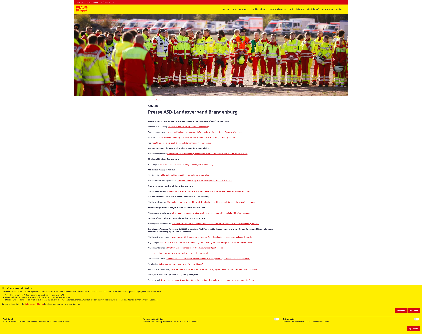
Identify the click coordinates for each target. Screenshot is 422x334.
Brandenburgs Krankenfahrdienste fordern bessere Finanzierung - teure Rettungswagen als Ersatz (208, 191)
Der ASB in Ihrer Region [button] (331, 9)
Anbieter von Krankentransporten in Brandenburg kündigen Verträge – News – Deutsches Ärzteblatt (208, 258)
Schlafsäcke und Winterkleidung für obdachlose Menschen (184, 175)
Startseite (79, 2)
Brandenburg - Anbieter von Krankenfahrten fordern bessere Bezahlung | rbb (184, 253)
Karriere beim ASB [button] (296, 9)
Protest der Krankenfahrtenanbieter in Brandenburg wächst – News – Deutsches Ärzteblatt (204, 132)
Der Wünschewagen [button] (277, 9)
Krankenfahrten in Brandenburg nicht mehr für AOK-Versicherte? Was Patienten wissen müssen (207, 153)
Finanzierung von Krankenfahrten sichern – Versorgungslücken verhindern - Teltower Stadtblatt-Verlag (214, 269)
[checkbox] (276, 319)
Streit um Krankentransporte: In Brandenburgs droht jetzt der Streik (196, 248)
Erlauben (414, 310)
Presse (88, 2)
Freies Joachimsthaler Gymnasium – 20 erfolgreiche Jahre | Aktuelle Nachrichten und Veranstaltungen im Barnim (208, 280)
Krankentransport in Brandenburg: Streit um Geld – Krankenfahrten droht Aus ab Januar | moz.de (211, 237)
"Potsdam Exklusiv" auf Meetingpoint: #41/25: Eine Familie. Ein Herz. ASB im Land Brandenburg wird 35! (215, 223)
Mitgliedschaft (312, 9)
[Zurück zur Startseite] (81, 9)
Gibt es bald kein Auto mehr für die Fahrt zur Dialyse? (180, 264)
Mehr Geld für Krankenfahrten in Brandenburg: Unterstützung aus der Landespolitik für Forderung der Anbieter (207, 242)
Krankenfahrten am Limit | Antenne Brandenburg (188, 127)
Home (150, 100)
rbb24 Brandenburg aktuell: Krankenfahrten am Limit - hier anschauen (181, 143)
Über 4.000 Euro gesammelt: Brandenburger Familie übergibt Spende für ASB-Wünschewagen (211, 213)
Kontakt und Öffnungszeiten (103, 2)
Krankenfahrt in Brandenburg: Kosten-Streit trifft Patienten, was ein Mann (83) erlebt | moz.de (195, 137)
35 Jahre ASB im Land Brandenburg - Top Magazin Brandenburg (186, 164)
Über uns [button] (226, 9)
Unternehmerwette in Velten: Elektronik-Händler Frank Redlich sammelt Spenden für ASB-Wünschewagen (211, 202)
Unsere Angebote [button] (240, 9)
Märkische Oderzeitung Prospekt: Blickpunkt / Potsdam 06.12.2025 (204, 180)
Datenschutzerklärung (34, 304)
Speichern (413, 328)
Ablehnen (401, 310)
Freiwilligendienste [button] (258, 9)
